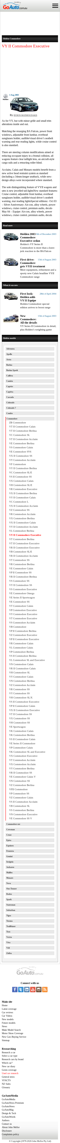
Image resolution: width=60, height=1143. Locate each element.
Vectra (9, 937)
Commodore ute (13, 824)
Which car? (7, 1063)
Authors (5, 1120)
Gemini (9, 856)
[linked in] (27, 990)
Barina (9, 365)
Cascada (10, 397)
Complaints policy (10, 1134)
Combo (9, 413)
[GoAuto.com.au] (13, 10)
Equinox (10, 845)
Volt (8, 948)
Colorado (10, 402)
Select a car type (9, 1056)
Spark (9, 899)
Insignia (9, 862)
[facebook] (15, 990)
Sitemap (6, 1040)
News (4, 1026)
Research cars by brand (13, 1059)
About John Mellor (11, 1127)
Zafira (9, 953)
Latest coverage (9, 1009)
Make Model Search (11, 1030)
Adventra (10, 349)
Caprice (9, 386)
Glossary (6, 1087)
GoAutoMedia (8, 1099)
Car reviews (7, 1012)
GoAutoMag (8, 1110)
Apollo (9, 354)
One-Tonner (11, 889)
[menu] (55, 6)
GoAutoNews (8, 1106)
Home (5, 1005)
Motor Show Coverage (12, 1033)
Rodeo (9, 894)
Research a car (8, 1052)
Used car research (10, 1073)
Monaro (9, 878)
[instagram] (39, 990)
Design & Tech (9, 1113)
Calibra (9, 376)
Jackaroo (10, 867)
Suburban (10, 910)
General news (8, 1077)
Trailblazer (11, 926)
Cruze (9, 835)
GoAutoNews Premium (13, 1103)
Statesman (10, 905)
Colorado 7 (11, 408)
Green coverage (9, 1070)
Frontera (10, 851)
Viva (8, 942)
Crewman (10, 829)
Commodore (12, 419)
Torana (9, 921)
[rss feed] (45, 990)
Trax (8, 932)
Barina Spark (12, 370)
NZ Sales (6, 1084)
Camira (9, 381)
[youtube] (33, 990)
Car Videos (7, 1016)
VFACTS (6, 1080)
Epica (8, 840)
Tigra (8, 915)
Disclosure (7, 1131)
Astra (8, 359)
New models (8, 1019)
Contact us (7, 1124)
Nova (8, 883)
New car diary (8, 1066)
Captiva (9, 392)
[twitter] (21, 990)
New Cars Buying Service (14, 1037)
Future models (8, 1023)
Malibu (9, 872)
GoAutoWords (8, 1117)
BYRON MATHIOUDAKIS (25, 115)
